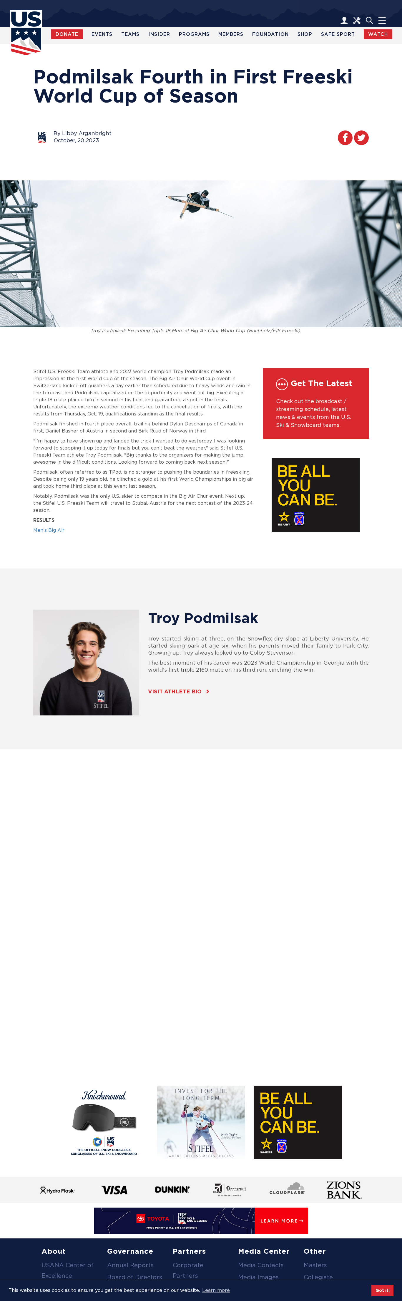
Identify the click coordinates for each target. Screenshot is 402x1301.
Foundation (270, 34)
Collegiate (318, 1277)
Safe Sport (338, 34)
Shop (305, 34)
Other (315, 1251)
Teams (130, 34)
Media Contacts (261, 1265)
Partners (189, 1251)
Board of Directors (134, 1277)
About (53, 1251)
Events (102, 34)
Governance (130, 1251)
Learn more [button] (216, 1290)
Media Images (258, 1277)
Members (230, 34)
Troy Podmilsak (203, 617)
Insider (159, 34)
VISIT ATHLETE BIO (175, 691)
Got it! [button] (383, 1290)
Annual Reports (130, 1265)
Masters (315, 1265)
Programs (194, 34)
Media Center (264, 1251)
